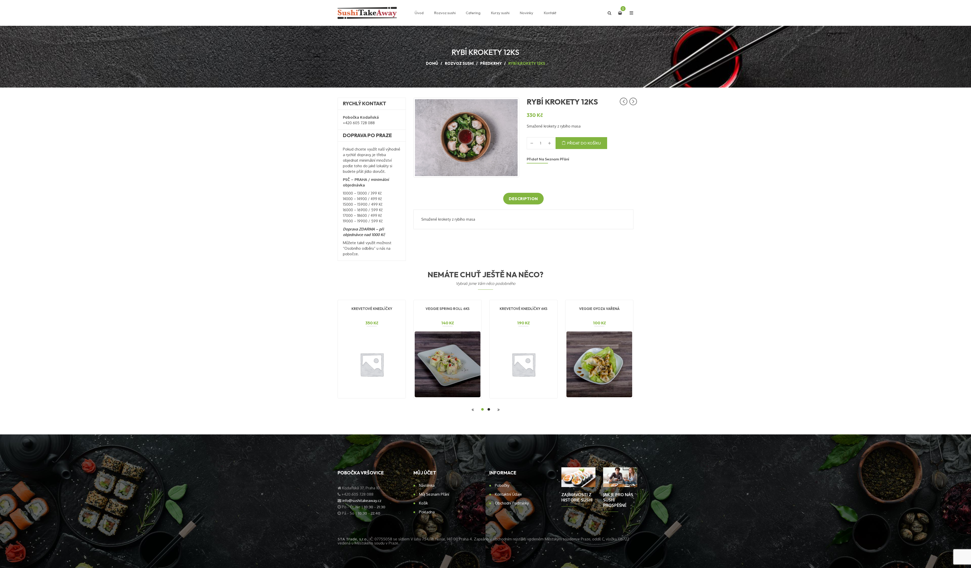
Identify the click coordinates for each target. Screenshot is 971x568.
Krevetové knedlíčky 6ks (523, 308)
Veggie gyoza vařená (599, 308)
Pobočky (502, 485)
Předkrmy (491, 63)
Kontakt (550, 12)
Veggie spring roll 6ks (448, 308)
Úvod (419, 12)
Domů (432, 63)
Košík (423, 503)
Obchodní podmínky (512, 503)
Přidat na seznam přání (548, 159)
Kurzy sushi (500, 12)
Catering (473, 12)
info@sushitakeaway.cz (361, 500)
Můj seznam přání (434, 494)
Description (523, 198)
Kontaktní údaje (508, 494)
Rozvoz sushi (445, 12)
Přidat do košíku (584, 143)
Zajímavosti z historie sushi (576, 497)
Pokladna (427, 512)
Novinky (526, 12)
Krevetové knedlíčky (371, 308)
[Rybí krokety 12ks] (466, 137)
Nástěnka (427, 485)
